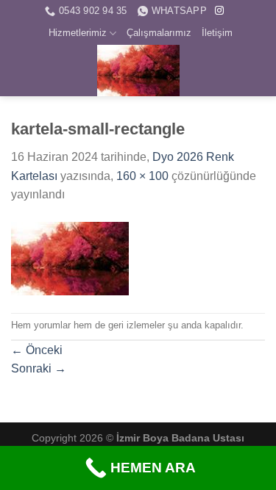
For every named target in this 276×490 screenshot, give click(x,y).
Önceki (37, 350)
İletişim (217, 32)
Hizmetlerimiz (78, 32)
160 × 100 (142, 176)
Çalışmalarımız (159, 32)
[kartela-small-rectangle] (70, 257)
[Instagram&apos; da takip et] (219, 11)
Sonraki (38, 368)
